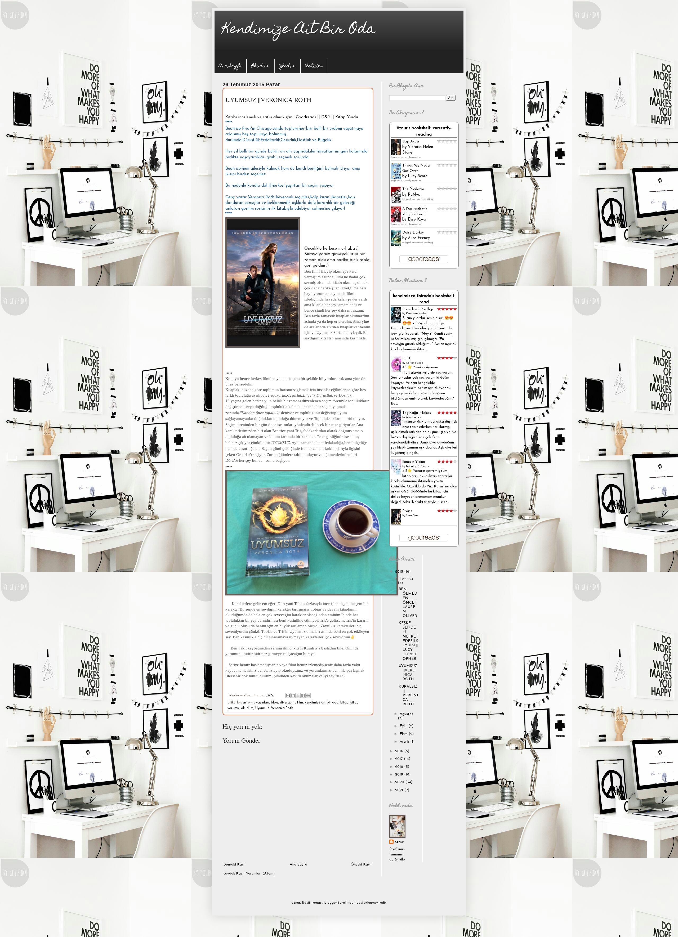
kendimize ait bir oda (321, 702)
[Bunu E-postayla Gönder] (288, 695)
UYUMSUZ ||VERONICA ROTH (408, 672)
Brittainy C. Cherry (417, 466)
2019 (399, 775)
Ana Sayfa (230, 66)
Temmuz (406, 579)
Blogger (330, 903)
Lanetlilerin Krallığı (417, 309)
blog (274, 702)
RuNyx (414, 195)
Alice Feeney (419, 238)
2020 (400, 782)
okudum (247, 708)
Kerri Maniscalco (416, 313)
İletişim (314, 66)
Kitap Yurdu (346, 117)
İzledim (287, 66)
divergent (287, 702)
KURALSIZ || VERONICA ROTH (408, 695)
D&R (325, 117)
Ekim (404, 734)
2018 (399, 767)
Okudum (260, 66)
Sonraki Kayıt (235, 865)
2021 (399, 790)
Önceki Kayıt (361, 865)
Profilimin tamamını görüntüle (397, 854)
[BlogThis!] (293, 695)
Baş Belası (410, 142)
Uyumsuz (262, 708)
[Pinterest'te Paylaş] (308, 695)
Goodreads (306, 117)
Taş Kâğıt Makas (416, 413)
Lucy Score (417, 176)
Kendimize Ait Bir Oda (298, 30)
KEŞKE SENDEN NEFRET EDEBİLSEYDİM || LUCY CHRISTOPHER (408, 641)
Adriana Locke (414, 362)
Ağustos (406, 714)
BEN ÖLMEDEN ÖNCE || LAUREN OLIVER (408, 602)
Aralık (405, 742)
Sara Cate (412, 515)
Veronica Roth (282, 708)
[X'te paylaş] (298, 695)
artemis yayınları (256, 702)
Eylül (404, 726)
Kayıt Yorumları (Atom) (255, 874)
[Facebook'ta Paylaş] (303, 695)
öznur (399, 842)
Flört (406, 358)
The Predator (413, 189)
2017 (399, 759)
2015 (399, 572)
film (300, 702)
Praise (407, 511)
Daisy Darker (413, 233)
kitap (344, 702)
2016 (399, 751)
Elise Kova (417, 220)
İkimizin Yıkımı (413, 462)
